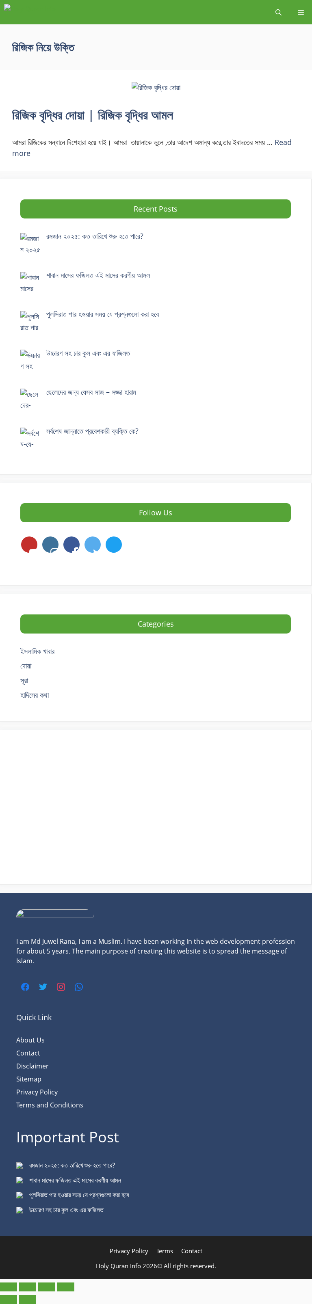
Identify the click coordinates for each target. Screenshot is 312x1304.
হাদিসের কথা (34, 695)
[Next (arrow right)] (27, 1299)
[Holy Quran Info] (44, 12)
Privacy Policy (37, 1092)
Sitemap (28, 1079)
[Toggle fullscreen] (27, 1286)
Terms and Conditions (49, 1105)
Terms (164, 1251)
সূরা (24, 680)
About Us (30, 1040)
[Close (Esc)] (65, 1286)
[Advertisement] (155, 807)
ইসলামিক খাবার (37, 651)
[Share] (46, 1286)
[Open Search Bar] (278, 12)
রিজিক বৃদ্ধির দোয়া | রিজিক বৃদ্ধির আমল (94, 114)
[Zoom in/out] (8, 1286)
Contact (28, 1053)
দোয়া (25, 665)
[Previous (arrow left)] (8, 1299)
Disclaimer (32, 1066)
